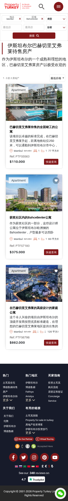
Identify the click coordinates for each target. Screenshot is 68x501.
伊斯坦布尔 (32, 382)
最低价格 (56, 78)
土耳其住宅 (9, 382)
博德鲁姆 (30, 387)
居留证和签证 (55, 391)
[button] (12, 18)
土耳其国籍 (32, 415)
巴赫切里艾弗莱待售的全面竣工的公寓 (34, 129)
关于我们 (8, 415)
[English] (17, 466)
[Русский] (21, 466)
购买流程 (53, 387)
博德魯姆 (8, 431)
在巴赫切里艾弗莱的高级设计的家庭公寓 (34, 310)
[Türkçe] (38, 466)
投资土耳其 (54, 382)
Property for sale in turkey (40, 419)
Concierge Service (54, 398)
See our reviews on (34, 473)
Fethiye (30, 391)
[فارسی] (33, 466)
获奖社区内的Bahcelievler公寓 (30, 217)
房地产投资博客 (34, 424)
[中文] (29, 466)
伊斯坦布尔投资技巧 (37, 429)
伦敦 (6, 420)
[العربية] (25, 466)
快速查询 (51, 161)
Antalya (30, 396)
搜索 (32, 35)
